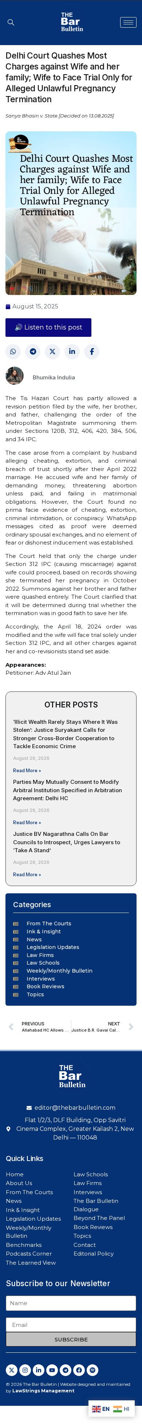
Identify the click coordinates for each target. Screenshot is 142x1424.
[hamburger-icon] (128, 22)
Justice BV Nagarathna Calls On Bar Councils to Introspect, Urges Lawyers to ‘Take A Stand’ (66, 842)
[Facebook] (91, 351)
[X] (52, 351)
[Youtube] (52, 1370)
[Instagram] (25, 1370)
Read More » (27, 770)
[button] (11, 22)
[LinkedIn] (72, 351)
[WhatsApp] (13, 351)
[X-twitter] (11, 1370)
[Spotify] (92, 1370)
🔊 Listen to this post (48, 327)
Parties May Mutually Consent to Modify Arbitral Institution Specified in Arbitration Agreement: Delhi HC (67, 790)
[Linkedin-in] (38, 1370)
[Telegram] (32, 351)
